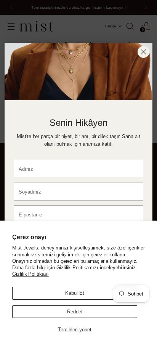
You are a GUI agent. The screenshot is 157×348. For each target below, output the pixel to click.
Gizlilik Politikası (30, 274)
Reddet (75, 312)
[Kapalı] (143, 52)
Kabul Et (74, 293)
